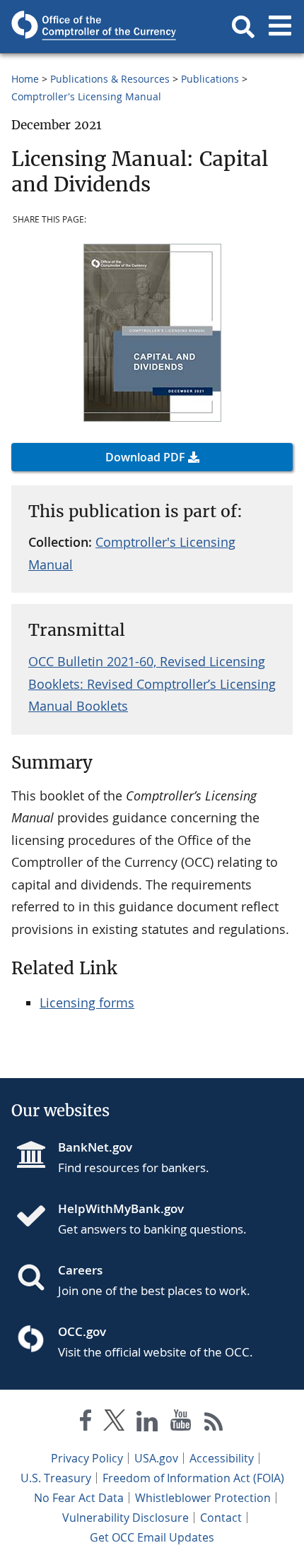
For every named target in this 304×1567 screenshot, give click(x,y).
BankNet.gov (95, 1147)
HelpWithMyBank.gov (121, 1208)
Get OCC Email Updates (152, 1537)
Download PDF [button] (145, 457)
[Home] (37, 1217)
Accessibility (221, 1458)
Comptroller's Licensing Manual (86, 96)
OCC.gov (82, 1331)
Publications (210, 78)
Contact (221, 1517)
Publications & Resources (110, 78)
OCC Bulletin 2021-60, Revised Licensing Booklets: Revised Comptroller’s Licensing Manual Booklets (152, 683)
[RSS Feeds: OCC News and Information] (214, 1423)
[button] (243, 27)
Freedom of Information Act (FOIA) (193, 1478)
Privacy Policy (87, 1458)
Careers (80, 1270)
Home (25, 78)
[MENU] (280, 27)
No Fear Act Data (79, 1498)
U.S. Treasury (56, 1478)
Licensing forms (87, 1002)
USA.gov (156, 1458)
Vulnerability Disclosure (125, 1517)
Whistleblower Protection (203, 1498)
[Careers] (37, 1278)
